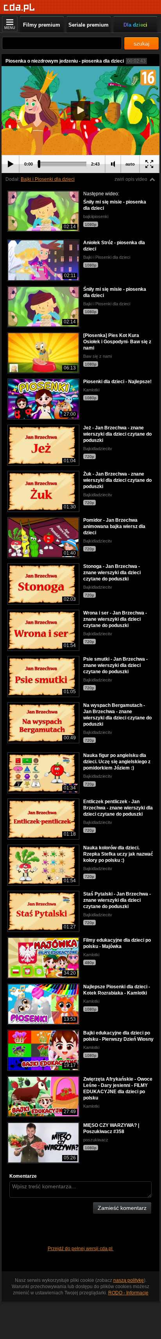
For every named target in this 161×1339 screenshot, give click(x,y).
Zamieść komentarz (122, 1208)
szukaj (141, 43)
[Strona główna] (19, 8)
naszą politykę (128, 1280)
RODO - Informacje (128, 1293)
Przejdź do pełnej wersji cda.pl (81, 1248)
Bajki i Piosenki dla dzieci (48, 179)
